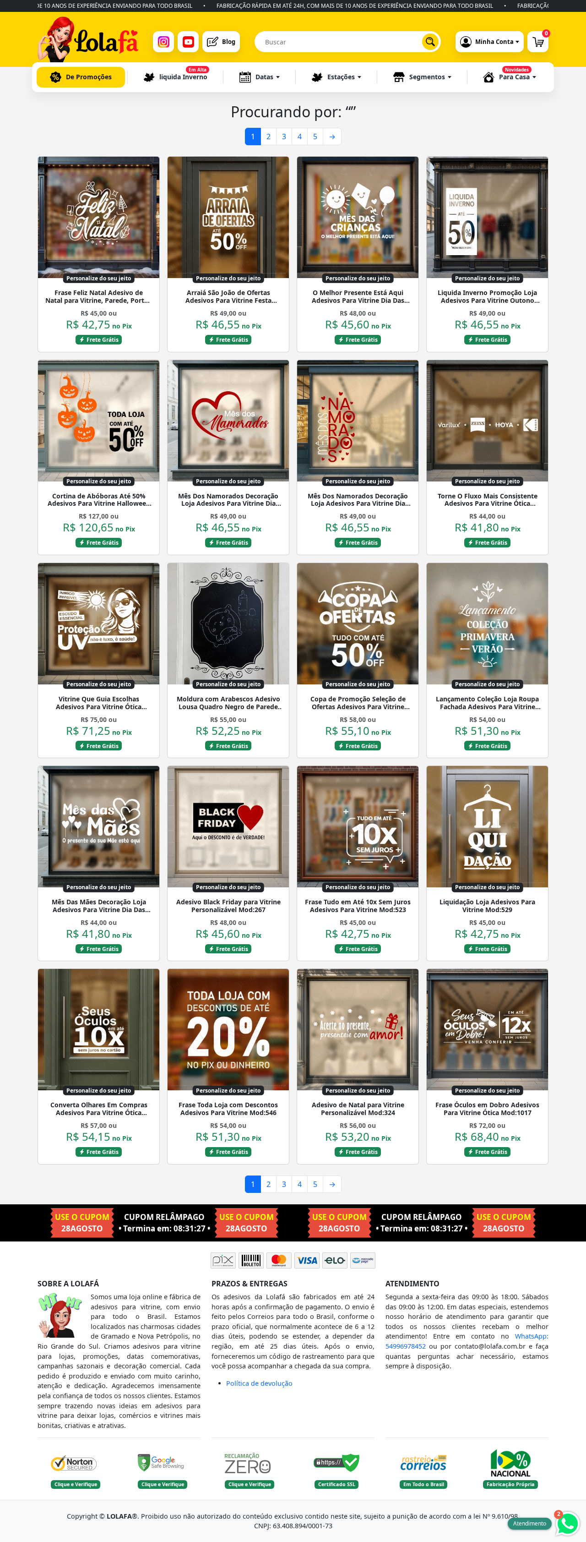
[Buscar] (430, 41)
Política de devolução (259, 1383)
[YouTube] (188, 41)
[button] (259, 77)
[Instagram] (163, 41)
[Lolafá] (88, 41)
